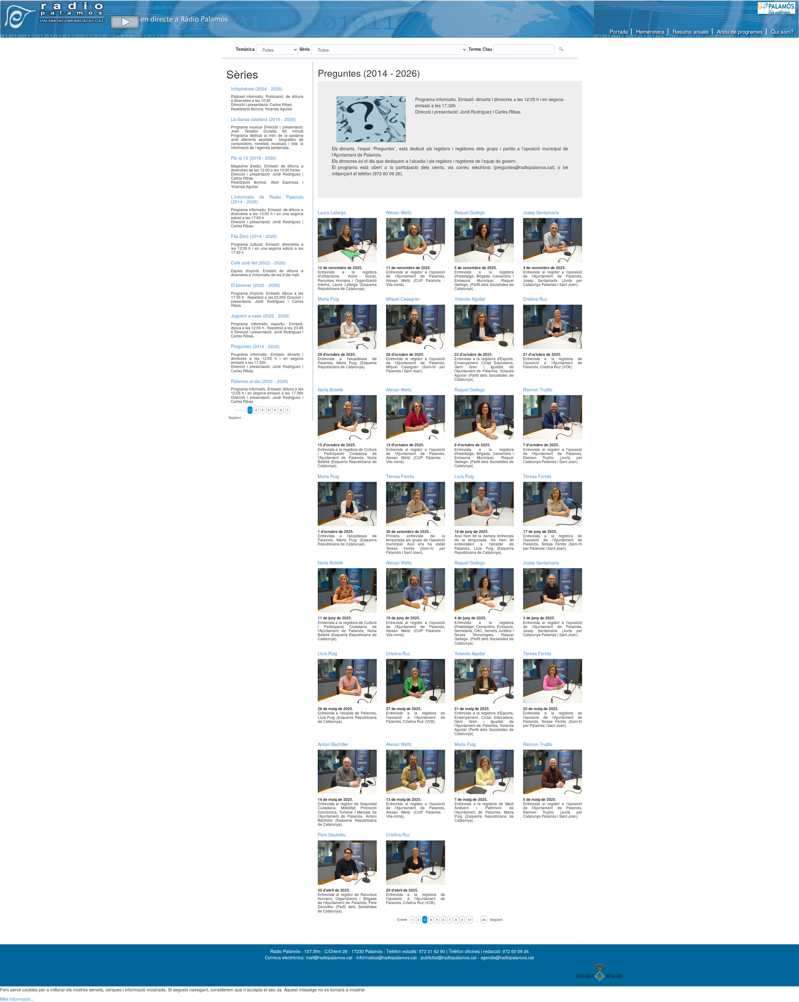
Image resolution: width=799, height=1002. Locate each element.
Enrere (402, 919)
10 (469, 919)
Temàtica (245, 49)
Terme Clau (480, 49)
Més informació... (17, 999)
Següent (496, 919)
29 (484, 919)
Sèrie (304, 49)
